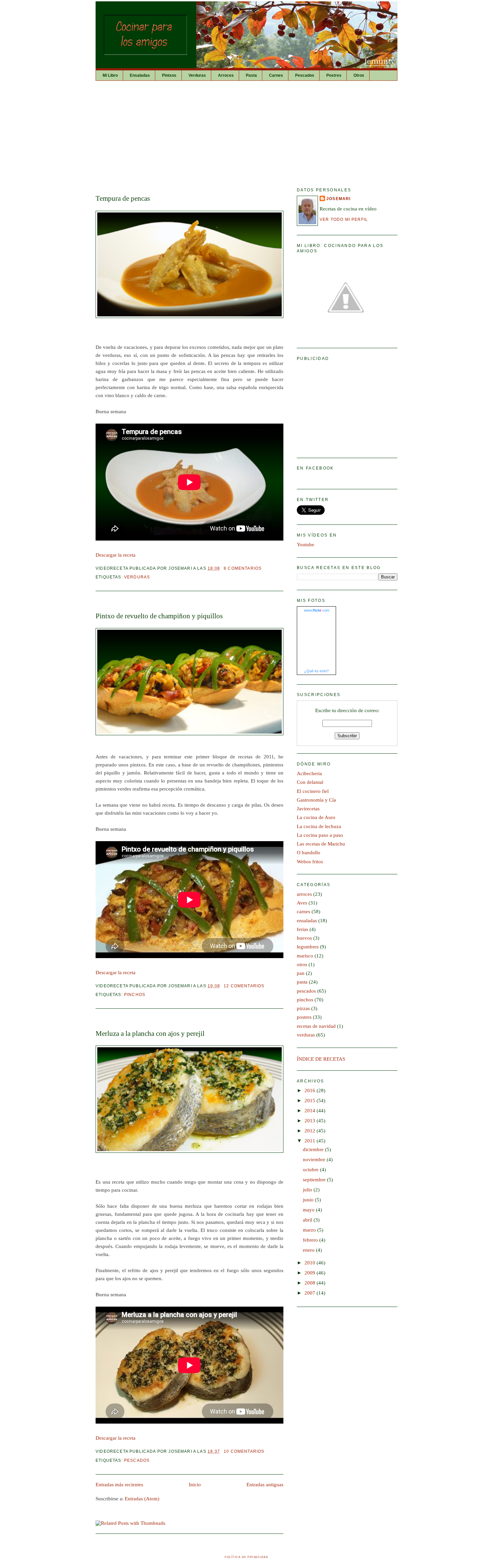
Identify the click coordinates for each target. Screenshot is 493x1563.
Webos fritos (310, 861)
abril (308, 1220)
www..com (316, 610)
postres (304, 1017)
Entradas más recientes (119, 1484)
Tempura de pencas (123, 198)
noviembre (315, 1159)
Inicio (195, 1484)
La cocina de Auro (316, 817)
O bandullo (308, 852)
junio (309, 1199)
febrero (311, 1240)
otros (302, 964)
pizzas (303, 1008)
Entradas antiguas (264, 1484)
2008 (311, 1283)
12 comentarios (244, 986)
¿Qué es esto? (316, 671)
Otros (358, 75)
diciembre (314, 1149)
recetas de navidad (316, 1026)
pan (301, 973)
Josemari (338, 198)
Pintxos (169, 75)
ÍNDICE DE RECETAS (321, 1059)
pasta (302, 982)
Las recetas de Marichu (321, 844)
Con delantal (310, 782)
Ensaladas (140, 75)
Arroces (226, 75)
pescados (137, 1460)
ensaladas (307, 920)
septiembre (315, 1179)
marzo (310, 1230)
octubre (311, 1169)
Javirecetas (308, 808)
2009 (311, 1272)
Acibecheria (309, 773)
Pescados (304, 75)
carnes (303, 911)
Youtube (305, 544)
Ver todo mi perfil (344, 219)
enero (309, 1250)
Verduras (197, 75)
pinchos (134, 994)
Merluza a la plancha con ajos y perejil (150, 1033)
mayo (309, 1209)
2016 (311, 1090)
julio (308, 1189)
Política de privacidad (246, 1557)
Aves (302, 902)
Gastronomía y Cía (316, 800)
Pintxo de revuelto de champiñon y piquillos (159, 616)
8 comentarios (243, 568)
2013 (311, 1120)
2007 (311, 1293)
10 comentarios (244, 1451)
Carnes (276, 75)
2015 (311, 1100)
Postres (333, 75)
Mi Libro (110, 75)
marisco (305, 955)
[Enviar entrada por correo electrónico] (263, 568)
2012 (311, 1130)
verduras (137, 577)
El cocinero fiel (313, 791)
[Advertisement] (246, 131)
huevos (304, 938)
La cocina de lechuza (319, 826)
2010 (311, 1262)
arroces (304, 894)
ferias (302, 929)
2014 (311, 1110)
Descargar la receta (115, 555)
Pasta (251, 75)
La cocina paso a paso (320, 835)
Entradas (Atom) (142, 1498)
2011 (311, 1140)
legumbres (308, 946)
